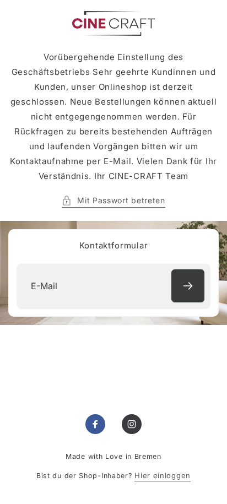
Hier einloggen (162, 475)
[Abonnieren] (187, 285)
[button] (113, 200)
